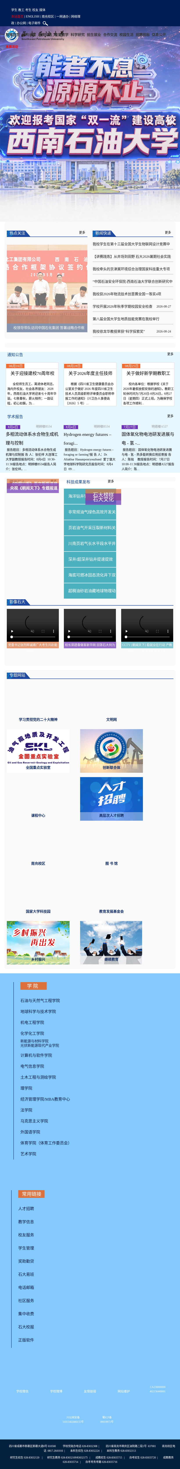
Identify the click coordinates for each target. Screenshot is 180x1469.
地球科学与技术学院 (38, 1019)
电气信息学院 (32, 1074)
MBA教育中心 (57, 1107)
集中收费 (26, 1321)
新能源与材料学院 (34, 1048)
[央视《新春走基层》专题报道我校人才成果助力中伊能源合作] (47, 288)
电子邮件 (34, 23)
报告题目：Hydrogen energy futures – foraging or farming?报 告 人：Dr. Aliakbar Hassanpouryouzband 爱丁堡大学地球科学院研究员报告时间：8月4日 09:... (89, 467)
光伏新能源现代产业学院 (39, 1053)
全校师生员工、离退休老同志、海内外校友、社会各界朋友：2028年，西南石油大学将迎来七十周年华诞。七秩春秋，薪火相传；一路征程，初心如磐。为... (31, 401)
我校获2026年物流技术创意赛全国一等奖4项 (127, 294)
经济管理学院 (32, 1107)
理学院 (26, 1096)
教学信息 (26, 1229)
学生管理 (26, 1255)
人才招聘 (26, 1216)
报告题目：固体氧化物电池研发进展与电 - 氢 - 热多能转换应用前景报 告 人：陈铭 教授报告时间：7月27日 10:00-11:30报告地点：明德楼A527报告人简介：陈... (148, 467)
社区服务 (26, 1308)
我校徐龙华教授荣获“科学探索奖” (119, 331)
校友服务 (26, 1242)
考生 (28, 10)
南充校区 (48, 16)
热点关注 (17, 233)
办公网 (21, 23)
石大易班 (26, 1282)
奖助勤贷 (26, 1269)
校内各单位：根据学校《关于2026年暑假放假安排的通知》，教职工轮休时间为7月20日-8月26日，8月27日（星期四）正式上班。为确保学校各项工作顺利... (148, 401)
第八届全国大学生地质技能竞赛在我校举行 (126, 319)
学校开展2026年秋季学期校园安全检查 (122, 306)
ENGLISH (32, 16)
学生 (14, 10)
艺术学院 (28, 1161)
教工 (21, 10)
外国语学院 (30, 1139)
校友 (35, 10)
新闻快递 (103, 233)
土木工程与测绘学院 (38, 1085)
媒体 (42, 10)
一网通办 (62, 16)
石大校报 (26, 1334)
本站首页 (17, 16)
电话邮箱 (26, 1295)
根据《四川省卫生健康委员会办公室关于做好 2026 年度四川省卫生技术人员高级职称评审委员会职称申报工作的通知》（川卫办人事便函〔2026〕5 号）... (89, 401)
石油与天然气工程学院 (40, 1008)
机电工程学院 (32, 1030)
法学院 (26, 1117)
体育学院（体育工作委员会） (46, 1150)
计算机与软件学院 (36, 1063)
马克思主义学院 (34, 1128)
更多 (82, 232)
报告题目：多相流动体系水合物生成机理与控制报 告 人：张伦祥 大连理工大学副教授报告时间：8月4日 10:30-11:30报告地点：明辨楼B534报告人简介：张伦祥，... (32, 467)
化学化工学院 (32, 1041)
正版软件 (26, 1347)
